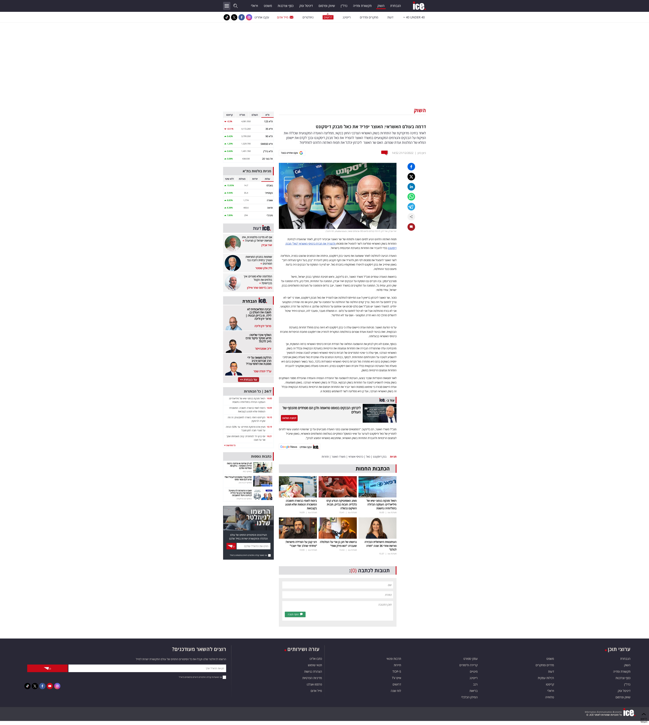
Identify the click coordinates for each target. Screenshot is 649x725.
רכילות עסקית (546, 678)
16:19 (269, 426)
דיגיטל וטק (306, 6)
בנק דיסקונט (380, 456)
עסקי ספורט (470, 659)
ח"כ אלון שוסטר (263, 268)
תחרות (325, 456)
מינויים (474, 671)
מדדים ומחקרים (545, 665)
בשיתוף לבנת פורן (245, 482)
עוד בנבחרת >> (248, 379)
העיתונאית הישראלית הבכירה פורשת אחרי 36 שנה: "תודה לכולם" (380, 545)
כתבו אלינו (316, 659)
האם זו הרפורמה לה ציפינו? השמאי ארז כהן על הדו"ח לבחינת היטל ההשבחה (240, 493)
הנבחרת (395, 6)
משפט (268, 6)
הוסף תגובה (293, 614)
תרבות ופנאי (394, 659)
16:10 (269, 417)
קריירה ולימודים (468, 665)
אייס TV (396, 678)
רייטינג (347, 17)
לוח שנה (396, 691)
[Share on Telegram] (411, 206)
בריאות (474, 691)
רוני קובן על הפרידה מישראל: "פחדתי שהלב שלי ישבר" (301, 543)
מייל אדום (282, 17)
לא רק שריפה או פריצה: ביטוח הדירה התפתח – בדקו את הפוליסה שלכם (239, 466)
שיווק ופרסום (327, 6)
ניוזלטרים (308, 17)
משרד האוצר (338, 456)
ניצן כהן (422, 153)
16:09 (269, 407)
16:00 (269, 398)
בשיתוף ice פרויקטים (244, 498)
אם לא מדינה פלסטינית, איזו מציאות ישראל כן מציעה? (257, 238)
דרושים (397, 684)
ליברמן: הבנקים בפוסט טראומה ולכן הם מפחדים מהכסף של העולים (322, 410)
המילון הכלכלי (469, 697)
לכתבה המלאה (289, 418)
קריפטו (550, 684)
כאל (368, 456)
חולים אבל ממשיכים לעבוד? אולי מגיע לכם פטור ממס (238, 478)
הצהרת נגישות (313, 671)
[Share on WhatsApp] (411, 197)
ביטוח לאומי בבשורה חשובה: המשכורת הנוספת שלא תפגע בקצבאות (301, 504)
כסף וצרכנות (286, 6)
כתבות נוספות (261, 456)
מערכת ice (392, 512)
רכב (475, 684)
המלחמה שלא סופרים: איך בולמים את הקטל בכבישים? (258, 279)
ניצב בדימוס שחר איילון (259, 288)
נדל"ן (344, 6)
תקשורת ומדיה (362, 6)
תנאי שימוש (315, 665)
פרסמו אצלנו (314, 684)
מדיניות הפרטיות (312, 678)
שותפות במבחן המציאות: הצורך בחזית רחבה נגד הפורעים (258, 260)
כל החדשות (230, 445)
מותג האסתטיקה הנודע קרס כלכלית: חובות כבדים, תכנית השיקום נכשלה (342, 504)
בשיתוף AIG (247, 471)
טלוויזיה (549, 697)
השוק (380, 6)
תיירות (397, 665)
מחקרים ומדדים (369, 17)
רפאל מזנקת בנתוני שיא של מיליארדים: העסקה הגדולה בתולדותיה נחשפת (381, 504)
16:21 (269, 436)
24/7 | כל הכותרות (257, 391)
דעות (390, 17)
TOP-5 (396, 671)
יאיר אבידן (266, 245)
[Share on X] (411, 176)
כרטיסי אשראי (355, 456)
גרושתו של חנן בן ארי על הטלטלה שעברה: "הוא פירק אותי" (338, 543)
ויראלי (254, 6)
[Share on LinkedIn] (411, 187)
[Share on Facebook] (411, 166)
